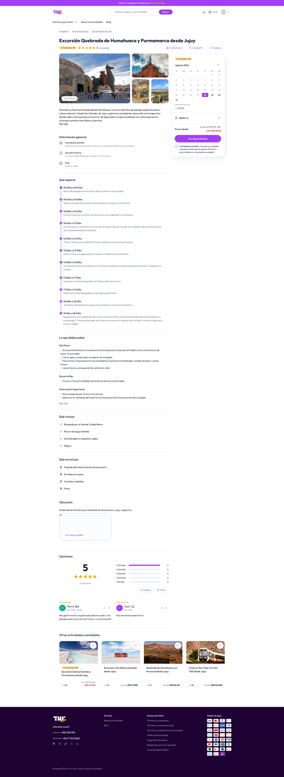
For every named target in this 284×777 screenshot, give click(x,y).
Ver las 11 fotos (69, 98)
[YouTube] (71, 743)
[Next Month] (218, 65)
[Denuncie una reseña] (109, 608)
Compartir (197, 48)
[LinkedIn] (77, 743)
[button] (85, 527)
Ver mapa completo (74, 535)
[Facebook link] (54, 743)
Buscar (166, 12)
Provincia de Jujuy (80, 31)
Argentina (64, 31)
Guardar (217, 48)
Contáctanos (176, 48)
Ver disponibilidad (197, 138)
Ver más (63, 123)
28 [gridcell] (205, 95)
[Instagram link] (60, 743)
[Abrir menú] (225, 12)
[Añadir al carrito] (204, 12)
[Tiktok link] (65, 743)
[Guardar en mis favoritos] (104, 608)
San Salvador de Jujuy (102, 31)
